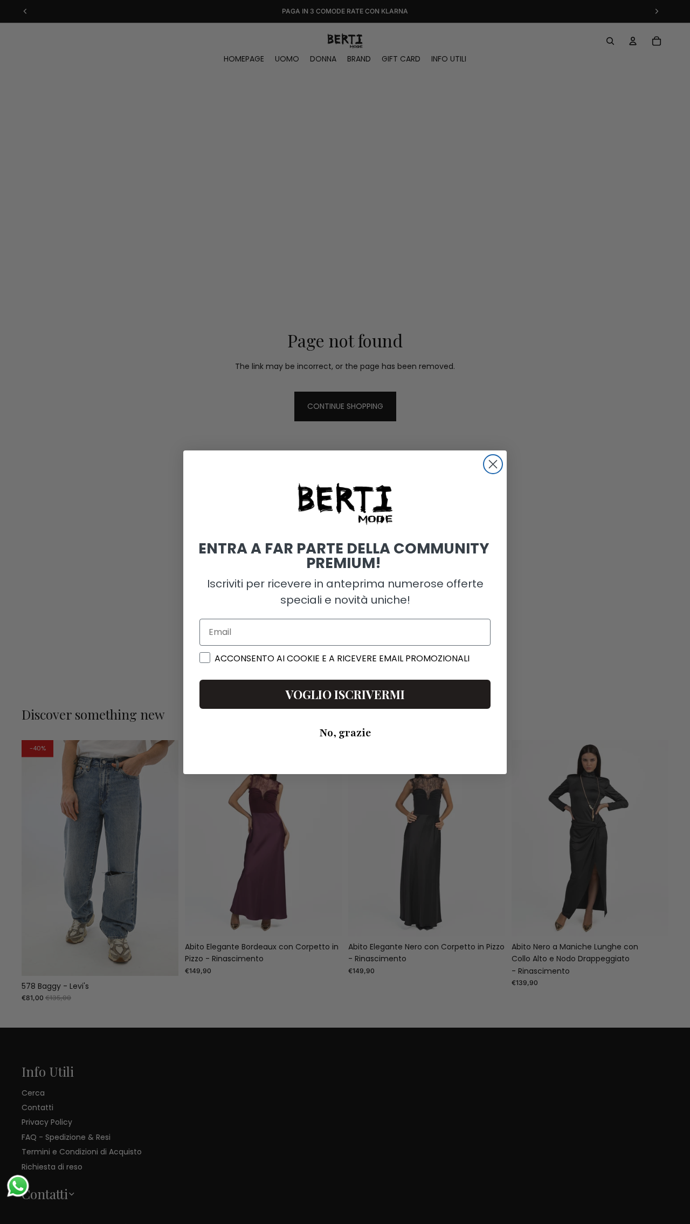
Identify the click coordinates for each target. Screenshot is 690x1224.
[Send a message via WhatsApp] (18, 1186)
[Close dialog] (493, 464)
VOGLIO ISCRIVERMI (345, 694)
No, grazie (345, 733)
